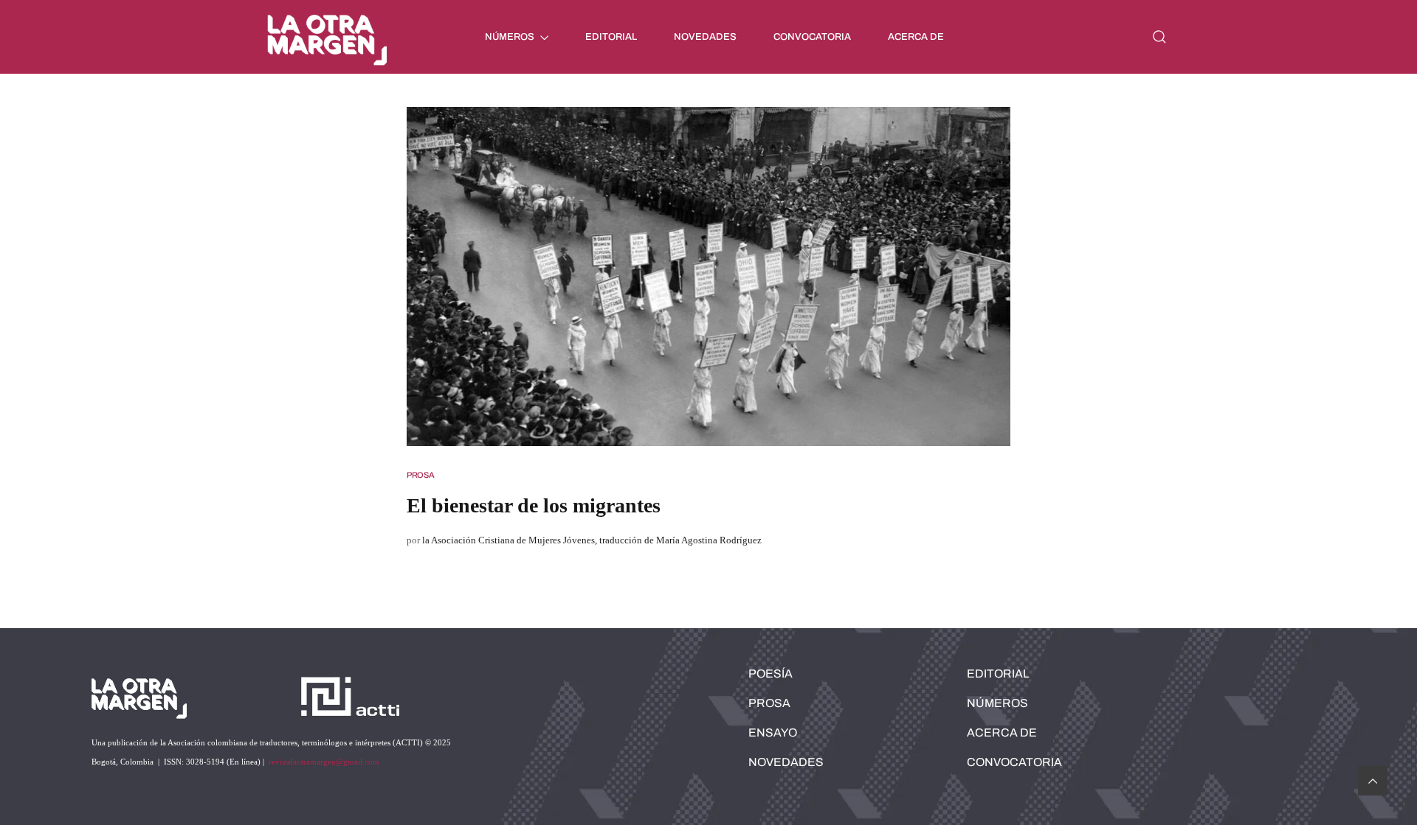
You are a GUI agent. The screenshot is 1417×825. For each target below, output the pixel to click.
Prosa (421, 474)
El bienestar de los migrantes (534, 505)
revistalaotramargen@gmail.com (324, 761)
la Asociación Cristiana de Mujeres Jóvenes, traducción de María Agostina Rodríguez (592, 540)
